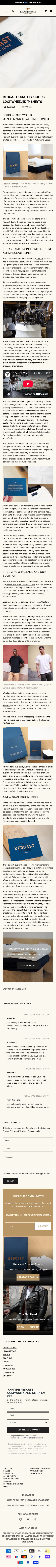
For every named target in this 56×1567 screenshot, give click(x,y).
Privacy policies (37, 1471)
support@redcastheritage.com (32, 1500)
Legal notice (36, 1474)
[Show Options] (46, 1422)
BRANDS (6, 1355)
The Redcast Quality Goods (24, 910)
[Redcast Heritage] (28, 161)
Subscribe (43, 1226)
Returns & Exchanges (13, 1484)
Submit (10, 1181)
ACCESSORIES (9, 1369)
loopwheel (26, 107)
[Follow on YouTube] (28, 1519)
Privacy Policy (9, 1131)
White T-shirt (24, 688)
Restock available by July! (15, 187)
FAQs (5, 1486)
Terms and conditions (40, 1468)
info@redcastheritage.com (34, 1505)
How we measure (11, 1479)
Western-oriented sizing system (20, 584)
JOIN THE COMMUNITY (28, 1429)
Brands (6, 1471)
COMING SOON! (10, 1348)
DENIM (5, 1362)
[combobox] (27, 1422)
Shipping (7, 1481)
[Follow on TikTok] (35, 1519)
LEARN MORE (8, 1372)
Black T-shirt (30, 685)
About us (7, 1468)
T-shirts (39, 258)
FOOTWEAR (8, 1365)
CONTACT (7, 1376)
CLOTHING (7, 1358)
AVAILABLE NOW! (28, 965)
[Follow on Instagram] (20, 1519)
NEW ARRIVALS (9, 1351)
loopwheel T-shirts (18, 140)
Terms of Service (26, 1131)
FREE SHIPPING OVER (28, 2)
